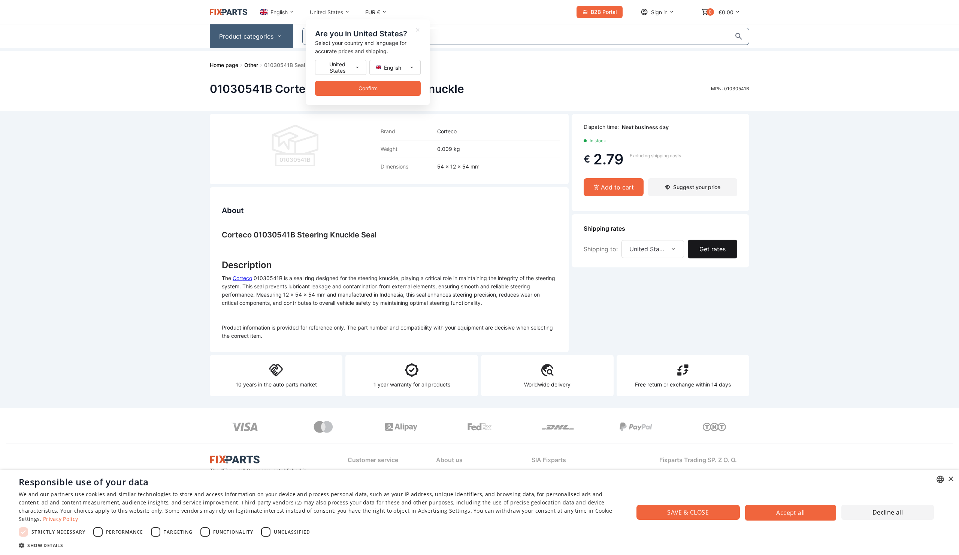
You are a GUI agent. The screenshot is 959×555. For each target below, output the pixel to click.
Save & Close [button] (688, 512)
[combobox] (940, 479)
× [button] (950, 479)
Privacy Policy (60, 518)
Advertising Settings (444, 510)
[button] (317, 545)
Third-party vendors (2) (271, 502)
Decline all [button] (887, 512)
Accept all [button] (790, 513)
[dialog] (479, 512)
